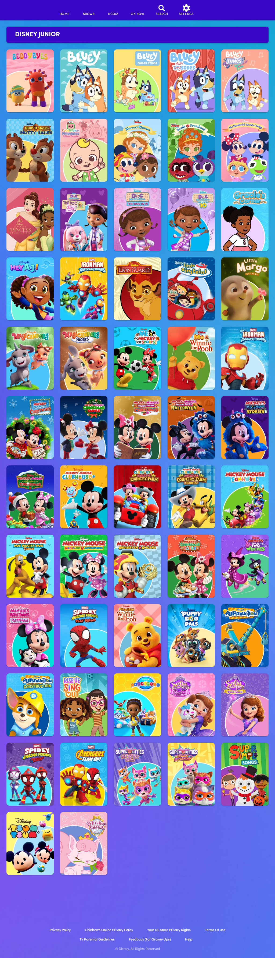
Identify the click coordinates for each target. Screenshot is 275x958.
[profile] (211, 10)
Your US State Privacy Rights (169, 930)
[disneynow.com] (18, 9)
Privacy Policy (60, 930)
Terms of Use (215, 930)
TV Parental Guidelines (97, 939)
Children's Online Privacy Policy (109, 930)
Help (188, 939)
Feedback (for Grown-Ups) (150, 939)
